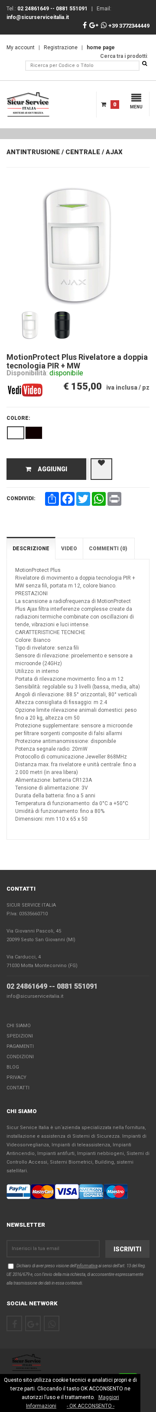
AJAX (114, 152)
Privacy (16, 1077)
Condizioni (20, 1057)
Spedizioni (19, 1036)
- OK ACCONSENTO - (90, 1406)
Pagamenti (20, 1046)
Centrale (82, 152)
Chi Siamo (18, 1025)
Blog (12, 1067)
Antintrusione (33, 152)
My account (20, 47)
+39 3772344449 (128, 25)
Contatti (17, 1088)
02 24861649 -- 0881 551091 (52, 986)
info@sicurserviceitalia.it (34, 996)
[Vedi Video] (25, 382)
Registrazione (61, 47)
